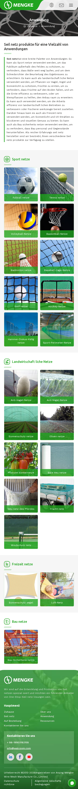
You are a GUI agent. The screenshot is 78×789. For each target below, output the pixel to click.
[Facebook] (19, 757)
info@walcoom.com (19, 748)
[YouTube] (29, 757)
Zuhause (32, 26)
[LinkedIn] (10, 757)
